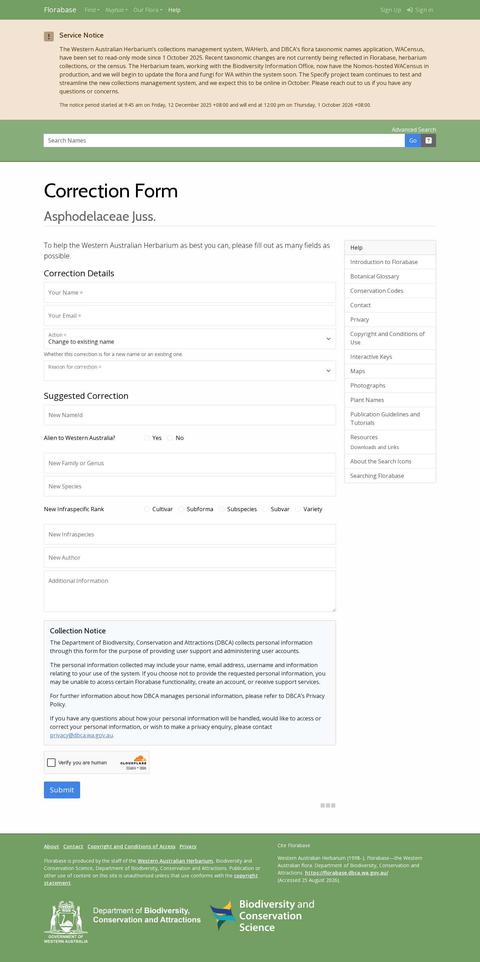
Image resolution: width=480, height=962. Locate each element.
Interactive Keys (371, 357)
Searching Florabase (377, 476)
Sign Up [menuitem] (391, 10)
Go (413, 140)
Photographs (367, 385)
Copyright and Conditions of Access (131, 846)
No (180, 438)
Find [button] (90, 10)
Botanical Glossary (374, 276)
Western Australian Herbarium (175, 860)
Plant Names (367, 400)
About (51, 846)
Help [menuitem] (174, 10)
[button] (117, 10)
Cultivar (163, 509)
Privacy (359, 319)
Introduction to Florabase (384, 262)
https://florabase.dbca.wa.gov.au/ (346, 872)
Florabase (60, 9)
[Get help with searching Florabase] (428, 140)
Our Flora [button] (146, 10)
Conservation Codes (376, 291)
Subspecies (242, 509)
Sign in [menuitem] (423, 10)
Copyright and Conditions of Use (387, 338)
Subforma (200, 509)
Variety (313, 509)
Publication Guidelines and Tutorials (385, 418)
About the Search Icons (380, 461)
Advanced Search (414, 129)
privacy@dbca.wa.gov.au (81, 735)
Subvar (280, 509)
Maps (357, 371)
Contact (360, 305)
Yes (157, 438)
